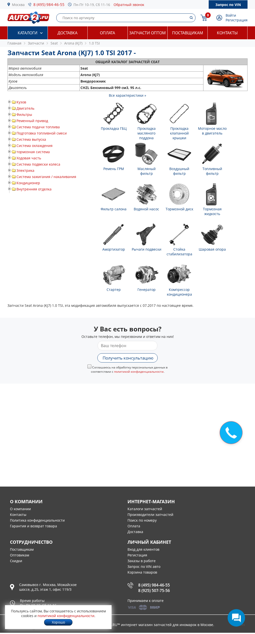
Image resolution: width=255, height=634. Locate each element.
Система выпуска (31, 139)
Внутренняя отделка (34, 189)
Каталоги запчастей (145, 508)
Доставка (67, 33)
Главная (14, 43)
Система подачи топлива (38, 127)
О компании (20, 508)
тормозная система (33, 151)
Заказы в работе (142, 560)
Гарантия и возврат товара (33, 526)
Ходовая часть (28, 158)
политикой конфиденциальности (139, 371)
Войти (231, 15)
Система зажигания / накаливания (46, 176)
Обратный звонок (129, 4)
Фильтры (24, 114)
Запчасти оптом (147, 33)
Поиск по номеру (142, 520)
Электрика (25, 170)
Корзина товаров (142, 572)
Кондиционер (28, 183)
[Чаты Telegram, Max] (236, 618)
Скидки (16, 560)
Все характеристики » (127, 95)
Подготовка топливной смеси (41, 133)
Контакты (227, 33)
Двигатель (25, 108)
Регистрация (237, 20)
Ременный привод (32, 120)
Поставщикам (187, 33)
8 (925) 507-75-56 (154, 590)
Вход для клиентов (143, 549)
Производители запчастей (150, 514)
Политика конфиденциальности (37, 520)
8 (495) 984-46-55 (48, 4)
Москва (18, 4)
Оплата (107, 33)
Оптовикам (19, 555)
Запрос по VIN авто (144, 566)
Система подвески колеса (38, 164)
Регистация (137, 555)
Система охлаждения (34, 145)
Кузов (21, 102)
